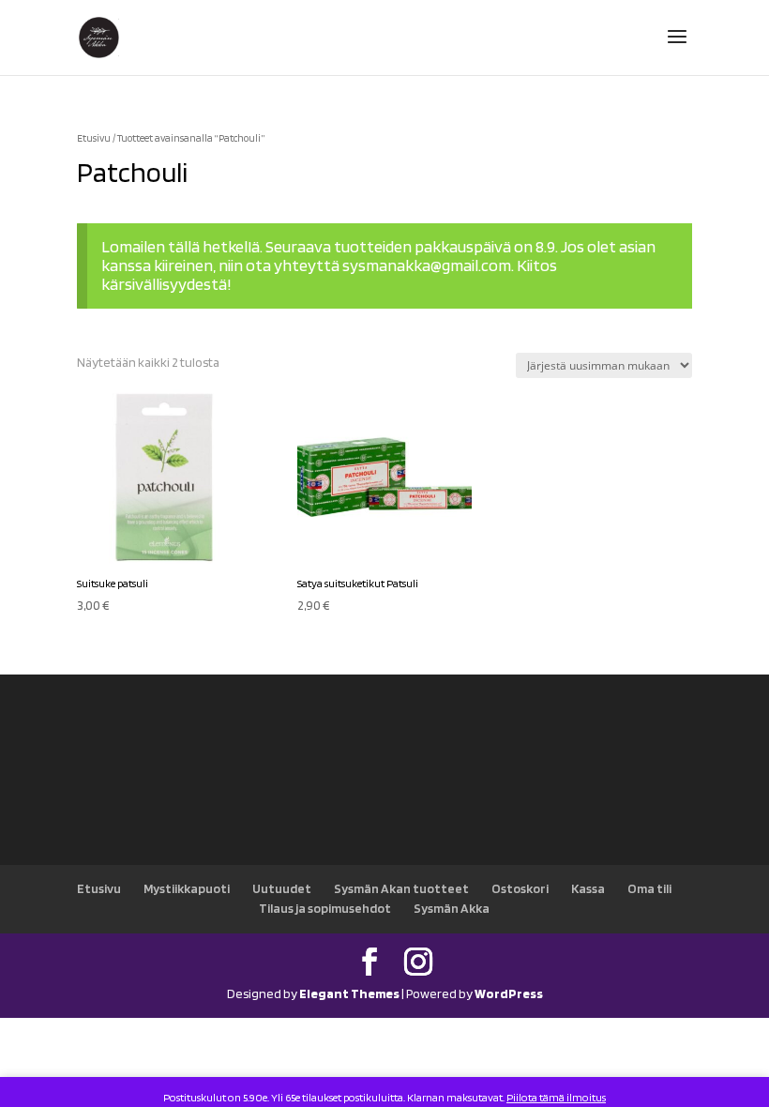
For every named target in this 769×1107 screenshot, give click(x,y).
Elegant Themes (349, 993)
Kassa (588, 888)
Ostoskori (520, 888)
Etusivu (94, 137)
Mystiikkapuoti (186, 888)
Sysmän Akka (452, 908)
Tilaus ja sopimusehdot (325, 908)
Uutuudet (281, 888)
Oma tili (649, 888)
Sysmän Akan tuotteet (401, 888)
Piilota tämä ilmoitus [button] (556, 1097)
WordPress (509, 993)
